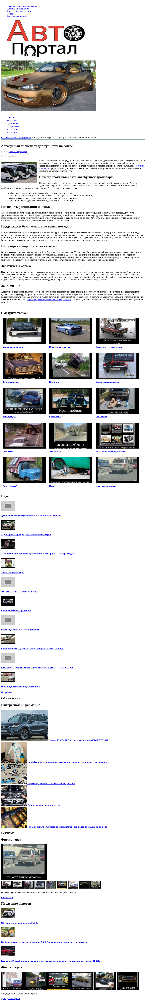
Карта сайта (7, 897)
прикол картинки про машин (16, 610)
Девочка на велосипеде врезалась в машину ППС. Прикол (31, 515)
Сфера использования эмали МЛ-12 (19, 923)
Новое (10, 14)
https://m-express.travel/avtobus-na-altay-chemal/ (49, 299)
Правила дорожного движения (22, 6)
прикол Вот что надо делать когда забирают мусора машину (32, 648)
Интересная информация (19, 11)
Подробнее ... (7, 692)
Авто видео (12, 132)
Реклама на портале (16, 16)
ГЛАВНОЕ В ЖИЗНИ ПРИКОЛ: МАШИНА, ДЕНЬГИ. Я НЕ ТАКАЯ (37, 667)
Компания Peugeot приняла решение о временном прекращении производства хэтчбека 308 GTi (50, 961)
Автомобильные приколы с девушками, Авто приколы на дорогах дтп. (38, 553)
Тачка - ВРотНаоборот (12, 572)
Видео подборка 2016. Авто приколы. (20, 629)
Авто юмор (12, 129)
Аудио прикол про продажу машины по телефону (26, 534)
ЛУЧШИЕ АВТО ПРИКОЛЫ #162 (19, 591)
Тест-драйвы (13, 120)
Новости (11, 117)
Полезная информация (18, 8)
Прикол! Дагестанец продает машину (20, 686)
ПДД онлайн (13, 126)
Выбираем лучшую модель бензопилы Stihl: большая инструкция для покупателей (44, 942)
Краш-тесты (13, 123)
